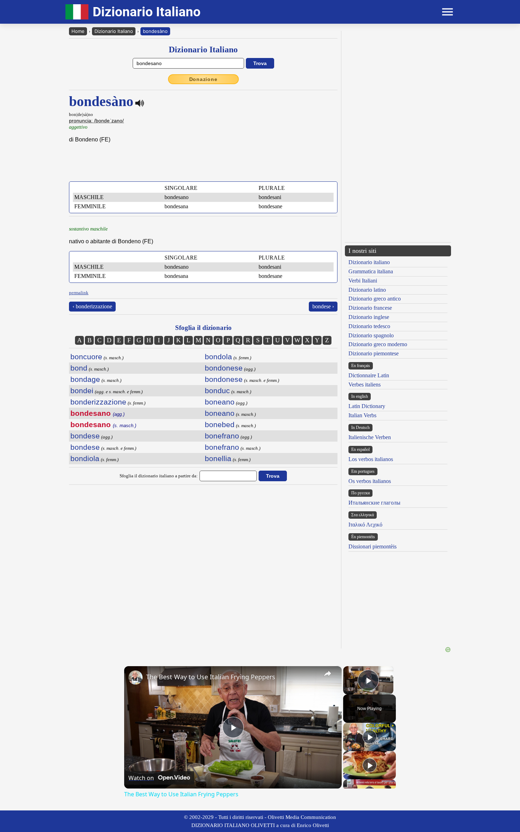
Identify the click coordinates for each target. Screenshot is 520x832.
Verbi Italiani (362, 281)
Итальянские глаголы (374, 503)
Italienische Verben (369, 437)
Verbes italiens (364, 385)
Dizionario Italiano (113, 31)
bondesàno (155, 31)
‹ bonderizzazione (92, 306)
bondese (85, 436)
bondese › (323, 306)
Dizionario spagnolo (371, 335)
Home (78, 31)
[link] (135, 677)
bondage (85, 379)
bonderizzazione (98, 402)
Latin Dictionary (366, 406)
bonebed (220, 424)
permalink (78, 292)
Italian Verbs (362, 415)
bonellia (218, 458)
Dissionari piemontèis (372, 546)
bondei (81, 390)
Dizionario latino (367, 290)
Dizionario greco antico (374, 299)
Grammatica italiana (370, 271)
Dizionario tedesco (369, 326)
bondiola (84, 458)
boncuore (86, 357)
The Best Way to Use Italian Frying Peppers (210, 677)
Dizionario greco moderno (377, 344)
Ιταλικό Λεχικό (365, 525)
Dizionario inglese (368, 317)
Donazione (203, 79)
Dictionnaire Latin (368, 375)
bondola (218, 357)
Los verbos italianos (370, 459)
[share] (327, 673)
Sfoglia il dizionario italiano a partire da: (159, 475)
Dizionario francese (370, 308)
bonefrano (222, 436)
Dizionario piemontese (373, 353)
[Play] (370, 737)
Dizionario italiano (369, 262)
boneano (220, 402)
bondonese (224, 368)
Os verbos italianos (369, 481)
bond (78, 368)
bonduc (217, 390)
